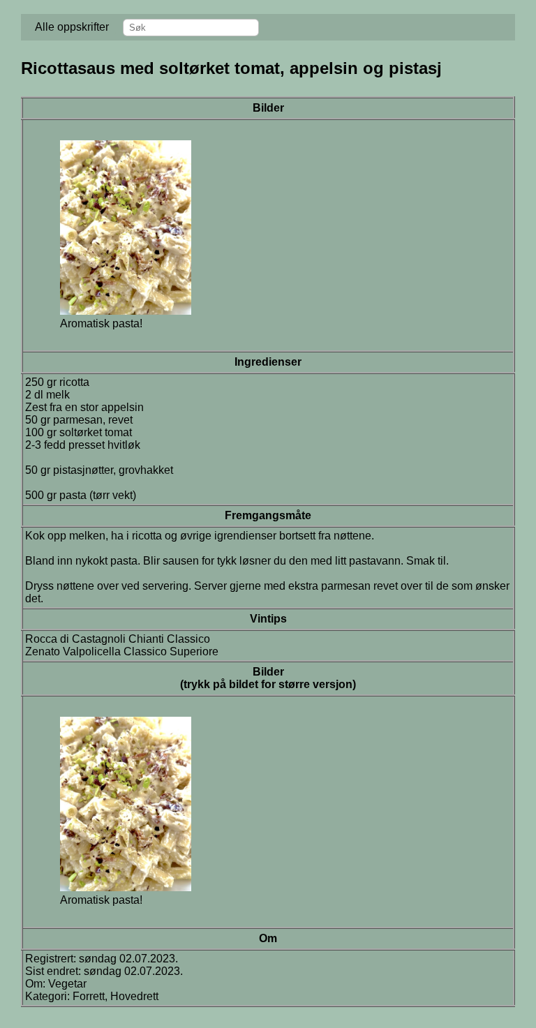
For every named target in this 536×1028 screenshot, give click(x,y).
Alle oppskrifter (72, 27)
